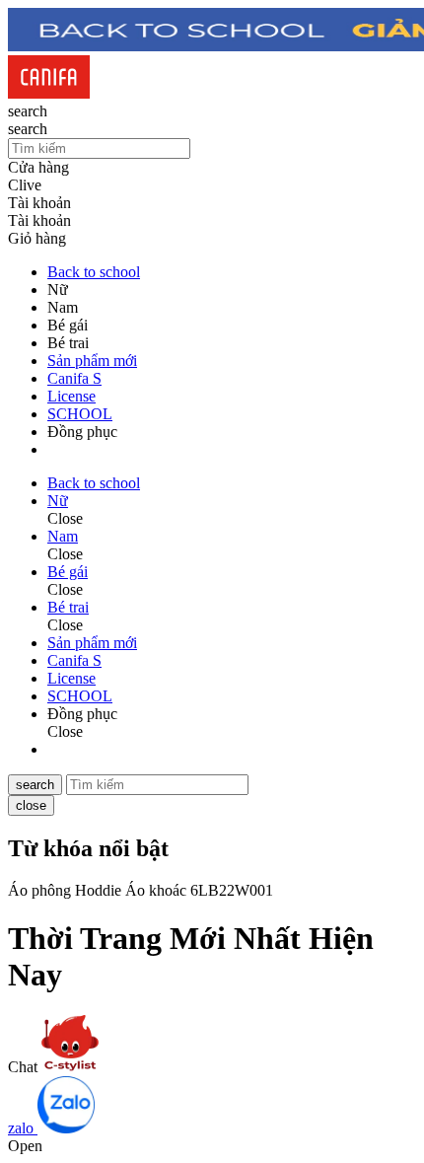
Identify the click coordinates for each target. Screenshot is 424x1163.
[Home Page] (49, 93)
